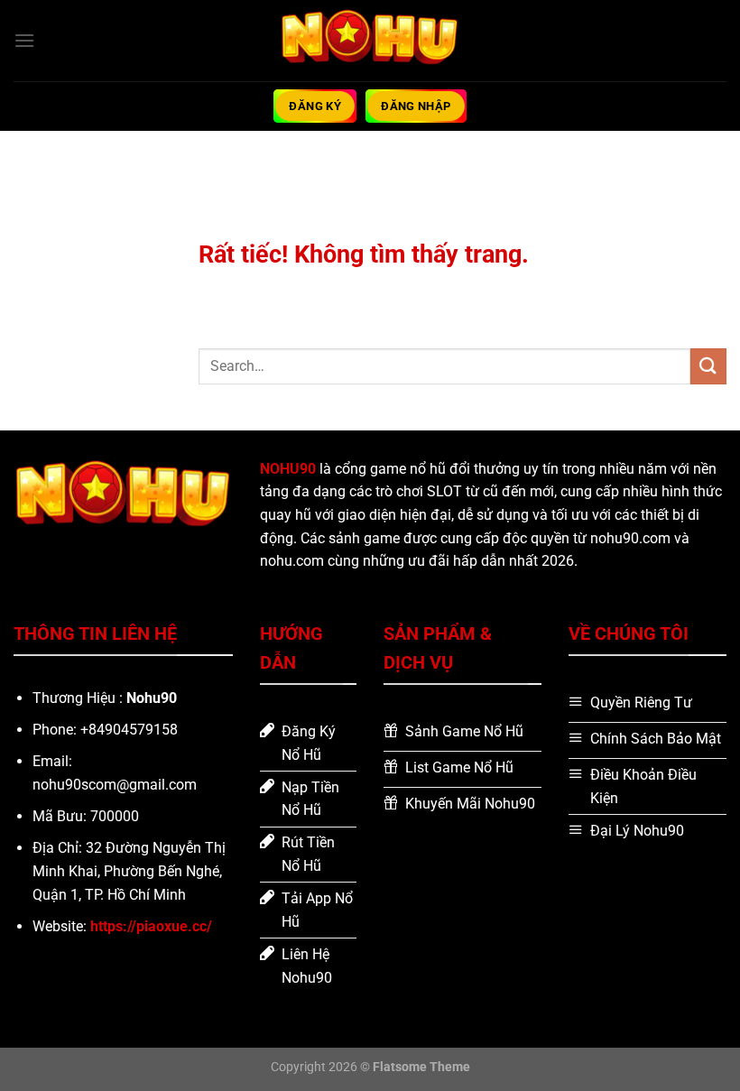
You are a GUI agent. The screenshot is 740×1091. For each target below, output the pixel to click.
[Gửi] (708, 366)
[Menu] (24, 40)
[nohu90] (370, 40)
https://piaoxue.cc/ (151, 926)
